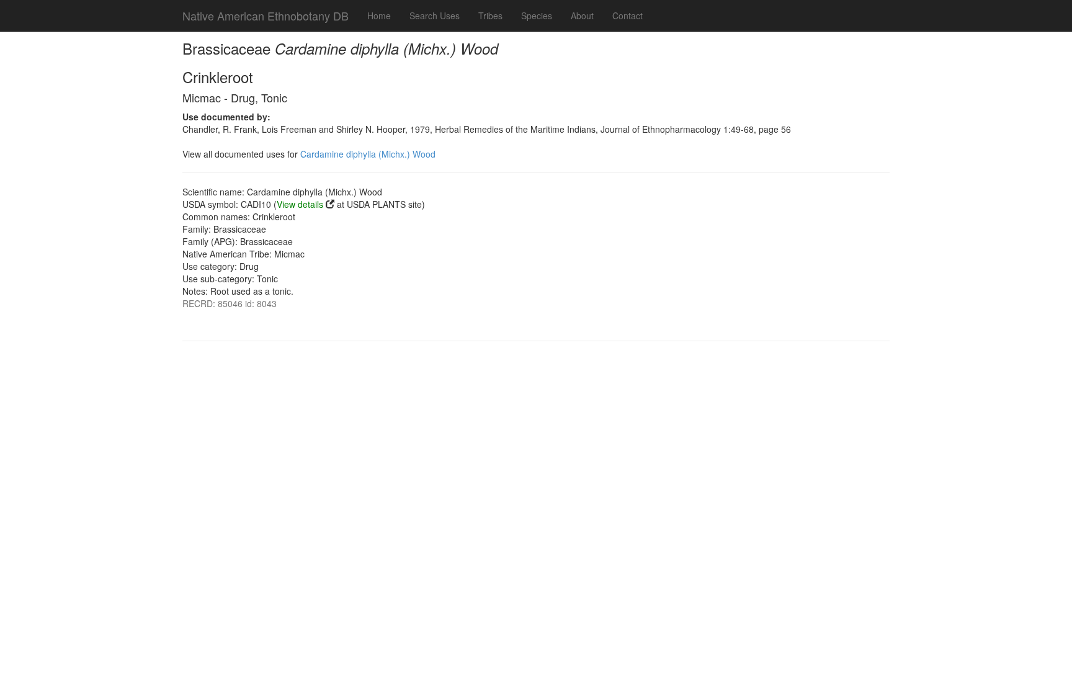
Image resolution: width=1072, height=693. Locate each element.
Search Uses (434, 15)
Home (379, 15)
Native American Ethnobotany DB (265, 15)
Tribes (490, 15)
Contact (627, 15)
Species (536, 15)
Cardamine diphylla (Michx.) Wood (368, 154)
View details (300, 204)
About (582, 15)
